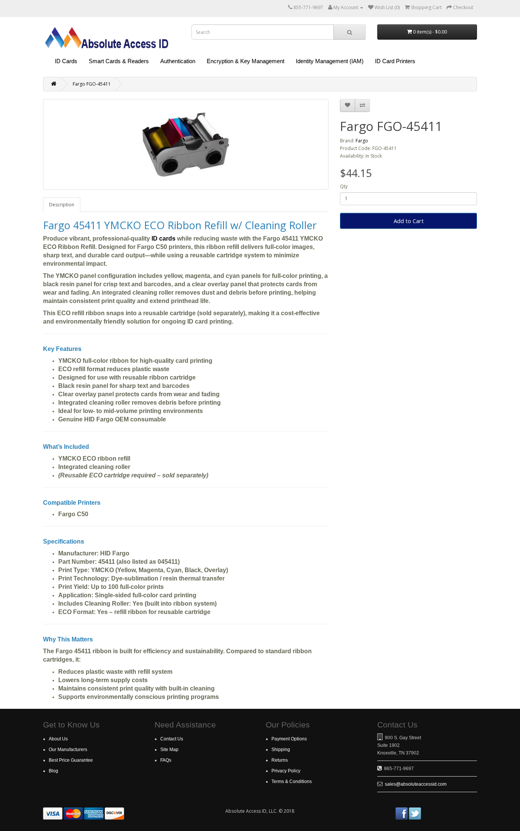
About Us (58, 739)
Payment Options (289, 739)
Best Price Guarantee (71, 760)
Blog (53, 771)
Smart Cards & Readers (119, 61)
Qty (344, 186)
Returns (279, 760)
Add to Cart (409, 221)
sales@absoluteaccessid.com (416, 784)
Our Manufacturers (68, 749)
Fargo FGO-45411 (92, 84)
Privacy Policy (285, 771)
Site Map (169, 749)
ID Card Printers (395, 61)
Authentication (177, 61)
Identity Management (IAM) (330, 61)
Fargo (362, 140)
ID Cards (66, 61)
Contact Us (171, 739)
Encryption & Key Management (245, 61)
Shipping (280, 749)
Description (61, 204)
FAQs (165, 760)
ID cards (163, 238)
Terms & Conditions (291, 781)
